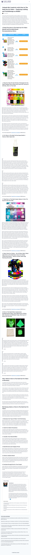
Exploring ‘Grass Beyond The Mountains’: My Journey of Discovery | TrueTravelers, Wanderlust (15, 505)
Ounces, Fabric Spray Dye (8, 136)
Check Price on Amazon (23, 41)
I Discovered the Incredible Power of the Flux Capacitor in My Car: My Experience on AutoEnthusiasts (15, 503)
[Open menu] (29, 1)
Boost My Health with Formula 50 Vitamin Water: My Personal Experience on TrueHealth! (14, 508)
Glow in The (6, 312)
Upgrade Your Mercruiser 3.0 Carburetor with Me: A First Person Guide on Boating (15, 521)
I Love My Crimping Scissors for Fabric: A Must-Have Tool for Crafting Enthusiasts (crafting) (15, 510)
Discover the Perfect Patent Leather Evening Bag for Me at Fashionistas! (13, 538)
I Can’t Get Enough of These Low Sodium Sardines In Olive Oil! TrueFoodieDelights (15, 523)
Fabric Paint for (7, 253)
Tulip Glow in (6, 199)
